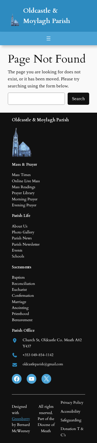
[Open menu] (48, 38)
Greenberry (21, 418)
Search (78, 98)
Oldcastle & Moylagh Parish (40, 120)
